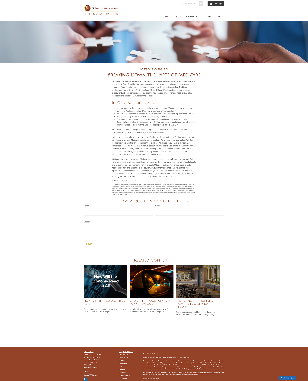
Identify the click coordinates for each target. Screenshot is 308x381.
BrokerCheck (185, 357)
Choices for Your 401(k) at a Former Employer (150, 302)
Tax (120, 366)
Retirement (123, 354)
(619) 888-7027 (96, 357)
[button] (167, 16)
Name (86, 205)
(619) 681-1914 (190, 3)
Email (157, 205)
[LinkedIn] (201, 3)
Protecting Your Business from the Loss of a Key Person (194, 303)
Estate (121, 360)
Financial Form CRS (152, 353)
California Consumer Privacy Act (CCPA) (204, 373)
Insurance (123, 363)
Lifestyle (122, 372)
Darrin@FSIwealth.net (92, 375)
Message (87, 221)
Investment (123, 357)
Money (122, 369)
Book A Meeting (287, 378)
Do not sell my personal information (187, 374)
